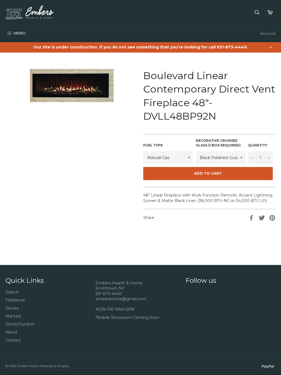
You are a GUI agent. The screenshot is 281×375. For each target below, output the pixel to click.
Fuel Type (153, 145)
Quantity (257, 145)
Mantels (13, 316)
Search (12, 292)
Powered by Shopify (54, 366)
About (11, 332)
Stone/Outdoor (20, 324)
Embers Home (27, 366)
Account (268, 33)
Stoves (12, 308)
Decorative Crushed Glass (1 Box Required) (218, 143)
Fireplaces (15, 300)
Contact (13, 340)
